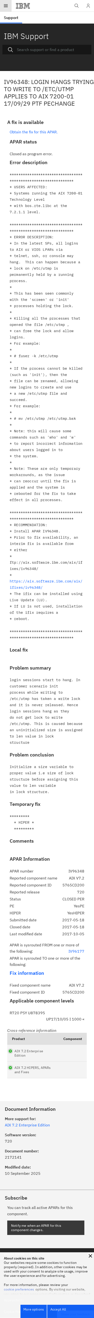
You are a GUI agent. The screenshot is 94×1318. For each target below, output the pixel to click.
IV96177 (76, 951)
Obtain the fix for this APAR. (34, 131)
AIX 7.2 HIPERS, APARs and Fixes (32, 1070)
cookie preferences (19, 1289)
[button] (90, 1256)
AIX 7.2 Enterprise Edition (28, 1053)
